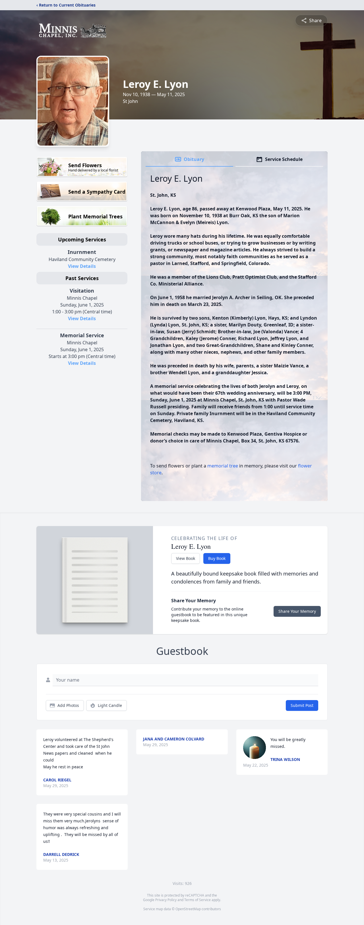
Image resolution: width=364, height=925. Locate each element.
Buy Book (217, 558)
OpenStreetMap (188, 909)
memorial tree (222, 466)
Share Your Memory (297, 611)
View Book (185, 558)
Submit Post (302, 705)
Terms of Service (197, 899)
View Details (82, 266)
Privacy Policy (166, 899)
